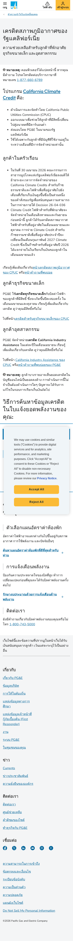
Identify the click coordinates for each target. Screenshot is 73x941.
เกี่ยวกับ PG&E (13, 678)
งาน (5, 732)
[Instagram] (42, 848)
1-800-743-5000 (22, 624)
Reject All (36, 501)
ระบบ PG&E (11, 740)
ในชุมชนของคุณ (14, 747)
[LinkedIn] (23, 848)
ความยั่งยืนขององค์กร (18, 784)
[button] (5, 5)
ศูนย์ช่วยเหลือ (12, 812)
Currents (9, 768)
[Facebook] (5, 848)
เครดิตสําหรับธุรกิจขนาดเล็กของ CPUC (42, 319)
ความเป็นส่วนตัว (14, 887)
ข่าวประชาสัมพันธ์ (15, 776)
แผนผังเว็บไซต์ (13, 903)
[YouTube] (32, 848)
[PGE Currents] (51, 848)
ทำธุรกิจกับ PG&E (15, 828)
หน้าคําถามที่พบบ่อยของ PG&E (39, 365)
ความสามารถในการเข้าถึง (21, 864)
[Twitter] (14, 848)
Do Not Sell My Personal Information (29, 910)
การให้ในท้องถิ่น (14, 693)
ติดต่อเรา (9, 804)
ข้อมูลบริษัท (11, 686)
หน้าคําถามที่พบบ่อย (38, 272)
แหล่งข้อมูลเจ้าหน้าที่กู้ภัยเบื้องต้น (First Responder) (17, 719)
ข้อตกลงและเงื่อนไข (17, 871)
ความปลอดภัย (13, 895)
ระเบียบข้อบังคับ (14, 879)
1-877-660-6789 (30, 80)
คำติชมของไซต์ (14, 820)
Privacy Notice (47, 478)
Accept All (36, 489)
